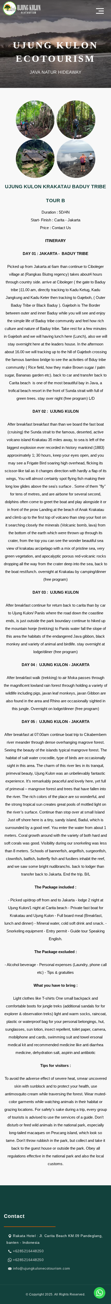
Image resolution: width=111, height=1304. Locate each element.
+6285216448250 (28, 1251)
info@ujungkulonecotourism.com (41, 1268)
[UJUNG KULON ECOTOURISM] (22, 8)
